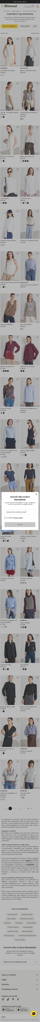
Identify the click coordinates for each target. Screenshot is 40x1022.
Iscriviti (20, 525)
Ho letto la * (15, 518)
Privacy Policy (18, 518)
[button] (34, 1014)
